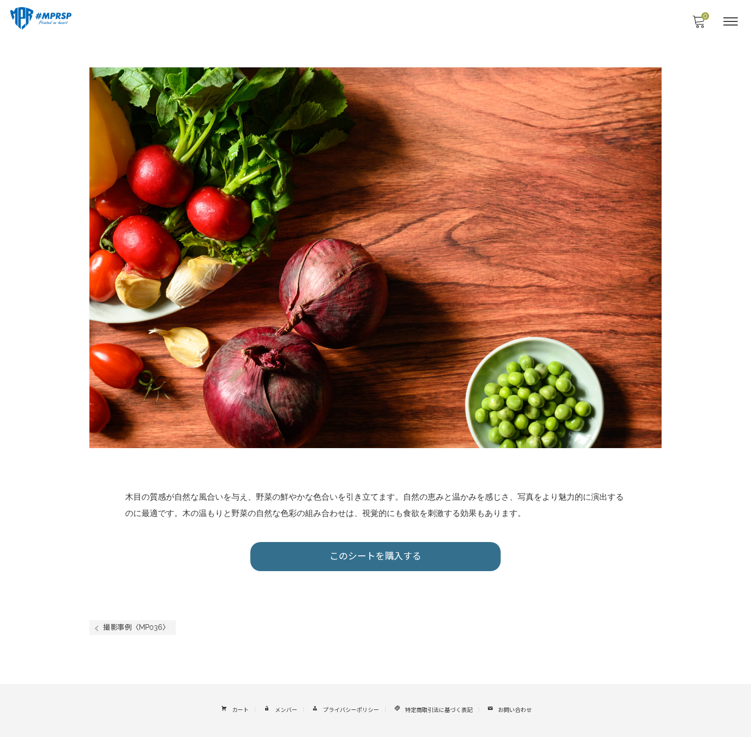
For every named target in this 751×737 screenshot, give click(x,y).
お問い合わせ (515, 710)
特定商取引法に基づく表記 (439, 710)
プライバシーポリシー (351, 710)
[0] (698, 24)
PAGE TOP (725, 706)
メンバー (286, 710)
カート (240, 710)
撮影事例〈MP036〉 (136, 627)
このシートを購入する (375, 556)
